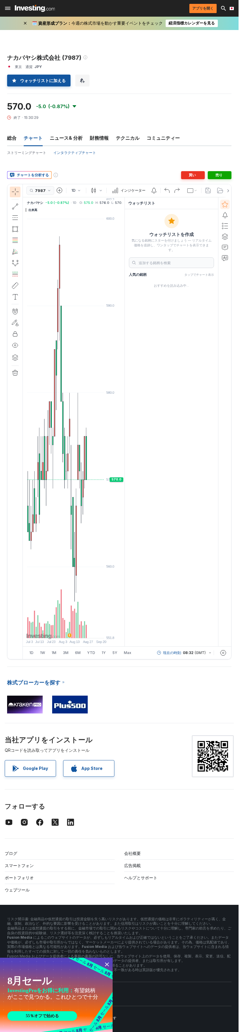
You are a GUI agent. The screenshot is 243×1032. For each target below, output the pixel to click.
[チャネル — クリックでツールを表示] (15, 217)
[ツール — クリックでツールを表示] (15, 285)
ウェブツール (17, 889)
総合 (12, 138)
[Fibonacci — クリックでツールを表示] (15, 240)
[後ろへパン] (74, 630)
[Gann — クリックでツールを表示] (15, 251)
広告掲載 (132, 865)
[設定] (223, 652)
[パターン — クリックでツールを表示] (15, 263)
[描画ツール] (24, 421)
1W (42, 652)
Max (127, 652)
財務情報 (99, 138)
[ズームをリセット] (90, 630)
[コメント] (225, 247)
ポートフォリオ (19, 877)
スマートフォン (19, 865)
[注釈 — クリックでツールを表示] (15, 297)
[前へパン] (82, 630)
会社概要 (132, 853)
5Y (114, 652)
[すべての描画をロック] (15, 334)
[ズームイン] (66, 630)
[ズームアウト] (58, 630)
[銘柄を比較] (59, 190)
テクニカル (128, 138)
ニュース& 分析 (66, 138)
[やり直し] (176, 190)
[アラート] (225, 215)
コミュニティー (163, 138)
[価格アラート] (153, 190)
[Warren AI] (225, 258)
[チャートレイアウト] (192, 190)
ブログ (11, 853)
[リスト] (225, 226)
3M (65, 652)
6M (78, 652)
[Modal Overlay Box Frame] (56, 995)
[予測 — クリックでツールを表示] (15, 274)
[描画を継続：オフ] (15, 322)
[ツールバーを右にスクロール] (227, 190)
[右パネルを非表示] (122, 421)
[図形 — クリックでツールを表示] (15, 229)
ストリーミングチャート (26, 152)
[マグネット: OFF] (15, 311)
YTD (91, 652)
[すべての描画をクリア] (15, 373)
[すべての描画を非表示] (15, 345)
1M (54, 652)
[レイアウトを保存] (208, 190)
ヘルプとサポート (140, 877)
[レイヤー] (15, 357)
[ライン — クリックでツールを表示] (15, 206)
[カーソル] (15, 192)
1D (31, 652)
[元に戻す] (167, 190)
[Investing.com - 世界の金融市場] (35, 8)
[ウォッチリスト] (225, 204)
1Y (104, 652)
